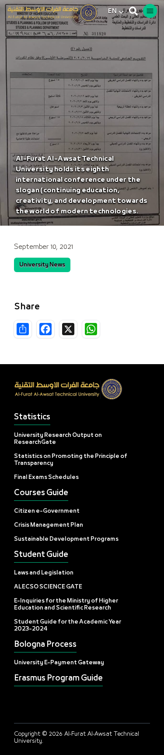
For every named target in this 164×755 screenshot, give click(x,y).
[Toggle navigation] (150, 11)
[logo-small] (57, 13)
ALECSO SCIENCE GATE (48, 587)
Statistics (32, 417)
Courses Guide (41, 493)
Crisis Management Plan (48, 525)
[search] (133, 11)
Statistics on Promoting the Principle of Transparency (70, 460)
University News (42, 265)
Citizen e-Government (47, 511)
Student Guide (41, 555)
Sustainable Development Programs (66, 539)
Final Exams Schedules (46, 477)
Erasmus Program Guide (58, 678)
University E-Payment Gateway (59, 662)
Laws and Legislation (43, 573)
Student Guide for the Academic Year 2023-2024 (67, 625)
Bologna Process (45, 645)
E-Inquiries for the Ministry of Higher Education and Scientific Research (66, 604)
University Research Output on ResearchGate (58, 439)
